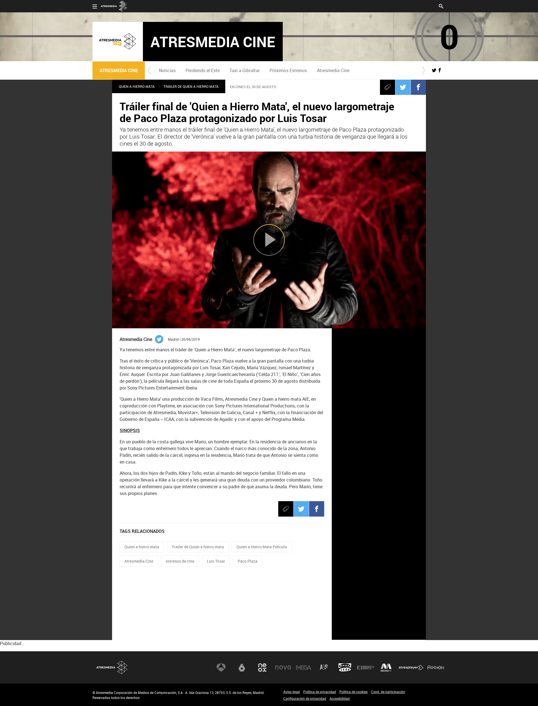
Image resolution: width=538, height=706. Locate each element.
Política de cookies (353, 691)
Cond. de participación (388, 691)
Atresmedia (112, 667)
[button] (149, 70)
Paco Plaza (248, 561)
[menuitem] (167, 70)
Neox (262, 667)
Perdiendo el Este (202, 70)
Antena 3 (221, 667)
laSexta (241, 667)
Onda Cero (345, 667)
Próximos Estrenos (288, 70)
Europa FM (365, 667)
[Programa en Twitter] (434, 70)
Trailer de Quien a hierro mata (198, 546)
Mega (303, 667)
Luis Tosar (216, 561)
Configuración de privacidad (304, 698)
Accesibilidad (340, 698)
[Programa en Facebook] (439, 70)
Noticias (167, 70)
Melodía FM (386, 667)
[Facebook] (418, 87)
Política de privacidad (319, 691)
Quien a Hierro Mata (137, 86)
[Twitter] (403, 87)
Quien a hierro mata (141, 546)
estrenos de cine (180, 561)
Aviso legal (291, 691)
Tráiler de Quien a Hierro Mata (191, 86)
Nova (283, 667)
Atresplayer (411, 667)
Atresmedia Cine (333, 70)
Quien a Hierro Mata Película (261, 546)
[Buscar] (441, 5)
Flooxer (435, 667)
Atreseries (324, 667)
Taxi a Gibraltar (244, 70)
